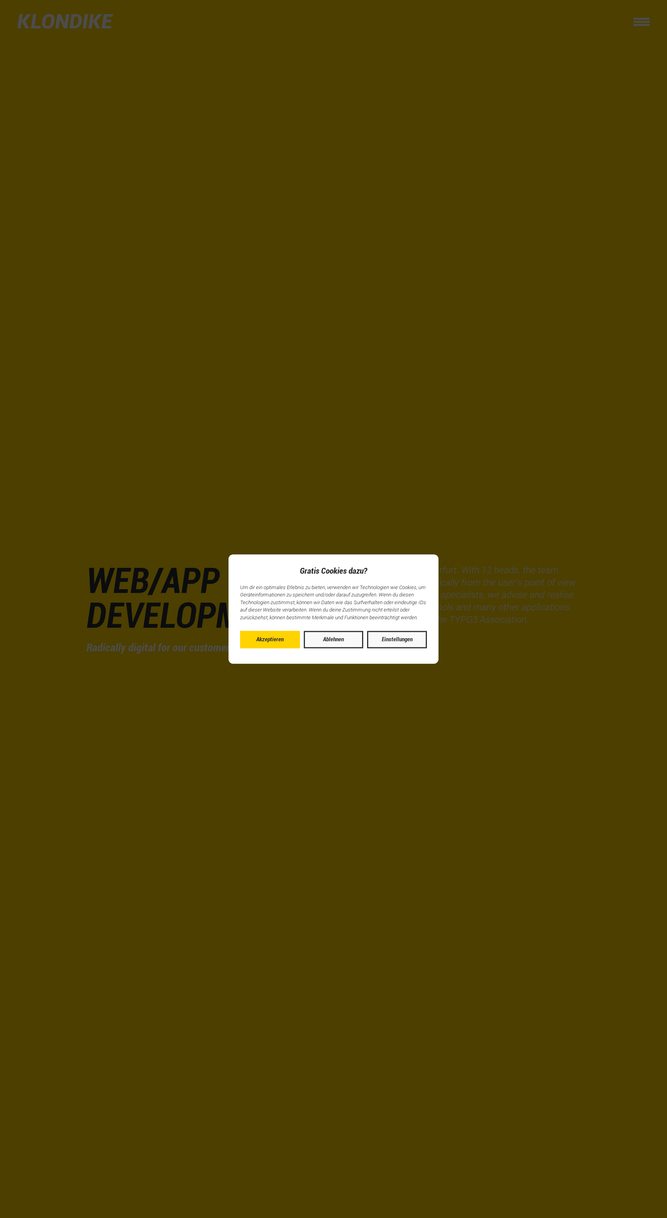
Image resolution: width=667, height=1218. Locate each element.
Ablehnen (333, 639)
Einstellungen (397, 639)
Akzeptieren (270, 639)
